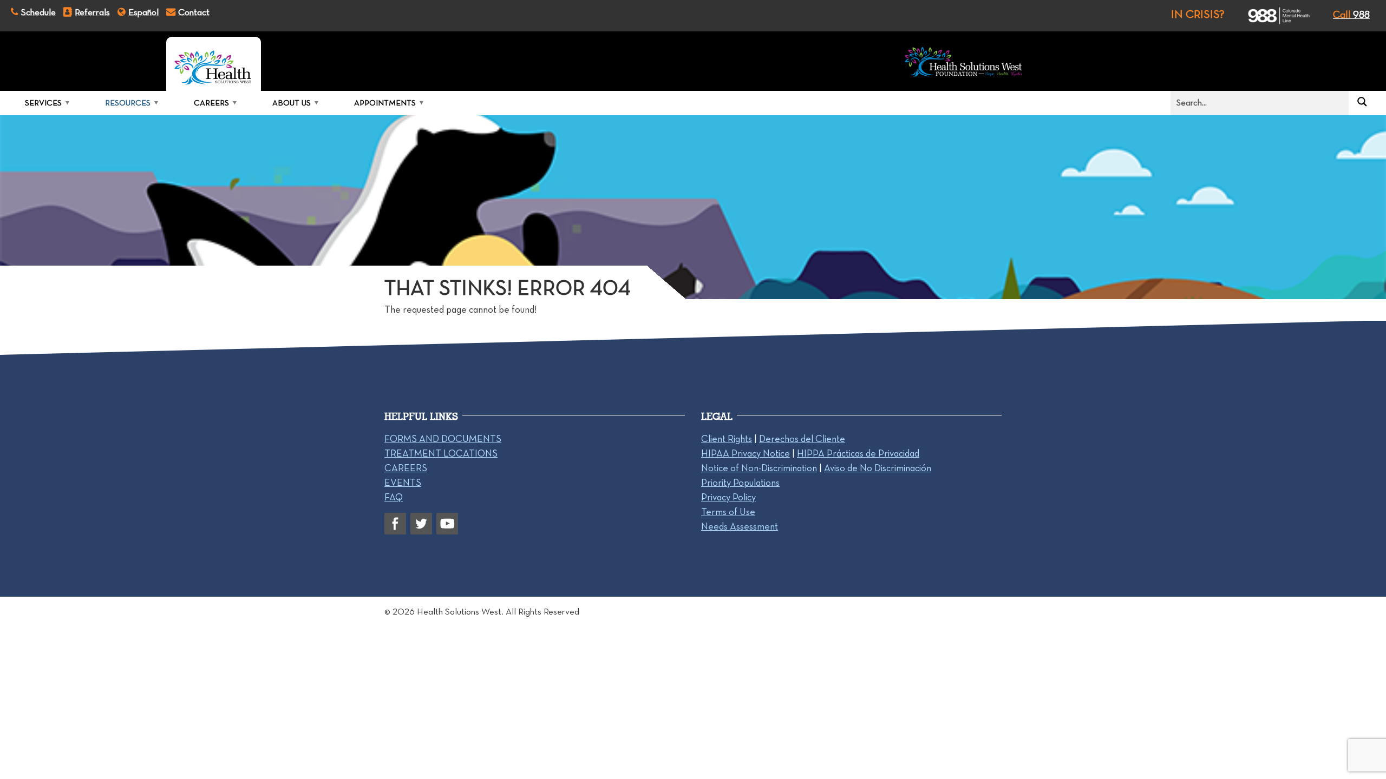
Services (43, 103)
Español (143, 12)
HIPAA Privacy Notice (745, 453)
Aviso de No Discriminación (877, 468)
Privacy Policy (728, 497)
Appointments (385, 103)
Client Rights (726, 439)
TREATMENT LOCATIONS (441, 453)
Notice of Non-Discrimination (759, 468)
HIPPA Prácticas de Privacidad (858, 453)
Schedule (38, 12)
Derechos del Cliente (802, 439)
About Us (291, 103)
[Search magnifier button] (1362, 101)
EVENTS (402, 482)
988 (1351, 14)
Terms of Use (728, 512)
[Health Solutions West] (213, 64)
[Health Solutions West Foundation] (963, 64)
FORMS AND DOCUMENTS (442, 439)
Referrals (92, 12)
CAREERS (405, 468)
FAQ (393, 497)
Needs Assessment (739, 526)
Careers (211, 103)
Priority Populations (740, 482)
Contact (194, 12)
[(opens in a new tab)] (1269, 15)
